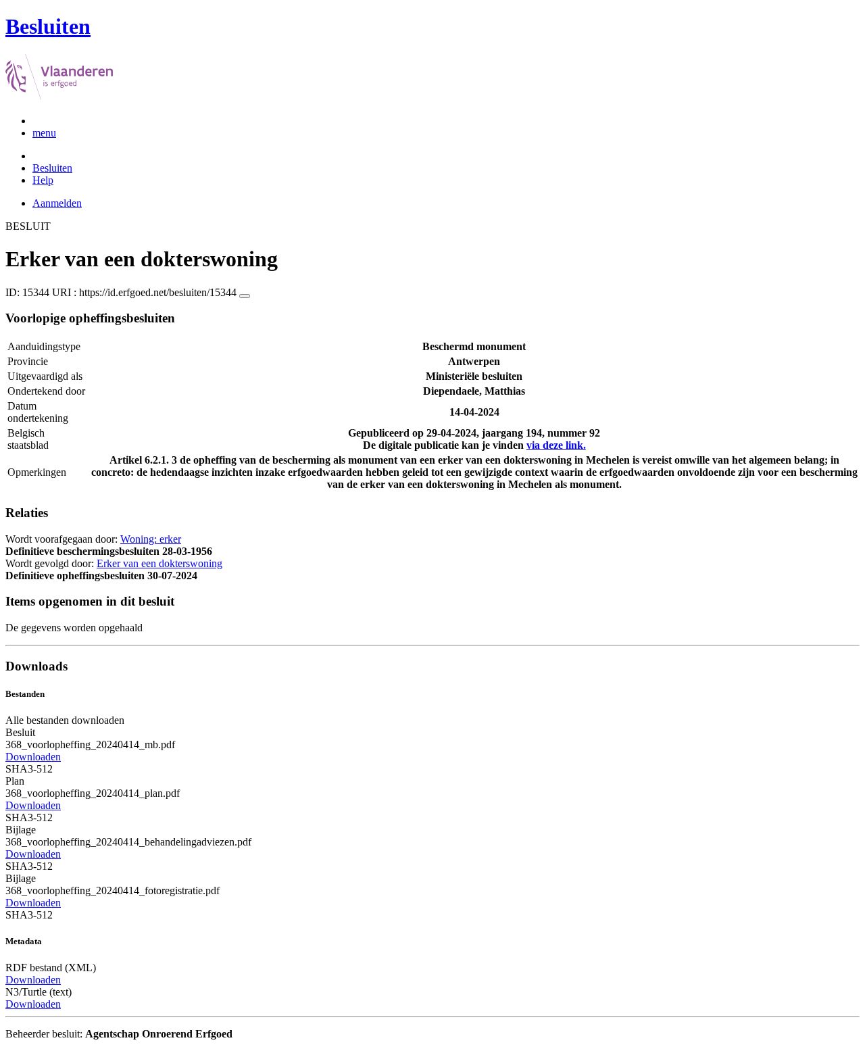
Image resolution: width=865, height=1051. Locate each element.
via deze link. (556, 445)
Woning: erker (150, 539)
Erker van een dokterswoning (159, 563)
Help (42, 180)
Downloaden (33, 756)
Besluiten (52, 168)
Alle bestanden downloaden (64, 720)
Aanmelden (57, 203)
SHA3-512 (29, 769)
